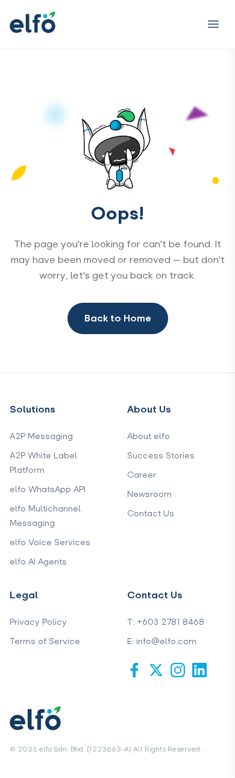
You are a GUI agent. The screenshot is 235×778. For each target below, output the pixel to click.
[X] (156, 670)
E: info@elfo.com (161, 641)
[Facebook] (134, 670)
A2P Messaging (41, 436)
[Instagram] (178, 670)
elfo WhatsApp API (48, 489)
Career (141, 475)
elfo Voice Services (50, 542)
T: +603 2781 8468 (165, 622)
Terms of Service (45, 641)
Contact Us (150, 513)
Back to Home (117, 318)
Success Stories (161, 456)
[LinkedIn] (199, 670)
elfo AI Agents (38, 562)
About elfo (148, 436)
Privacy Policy (38, 622)
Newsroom (149, 494)
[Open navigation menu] (213, 24)
